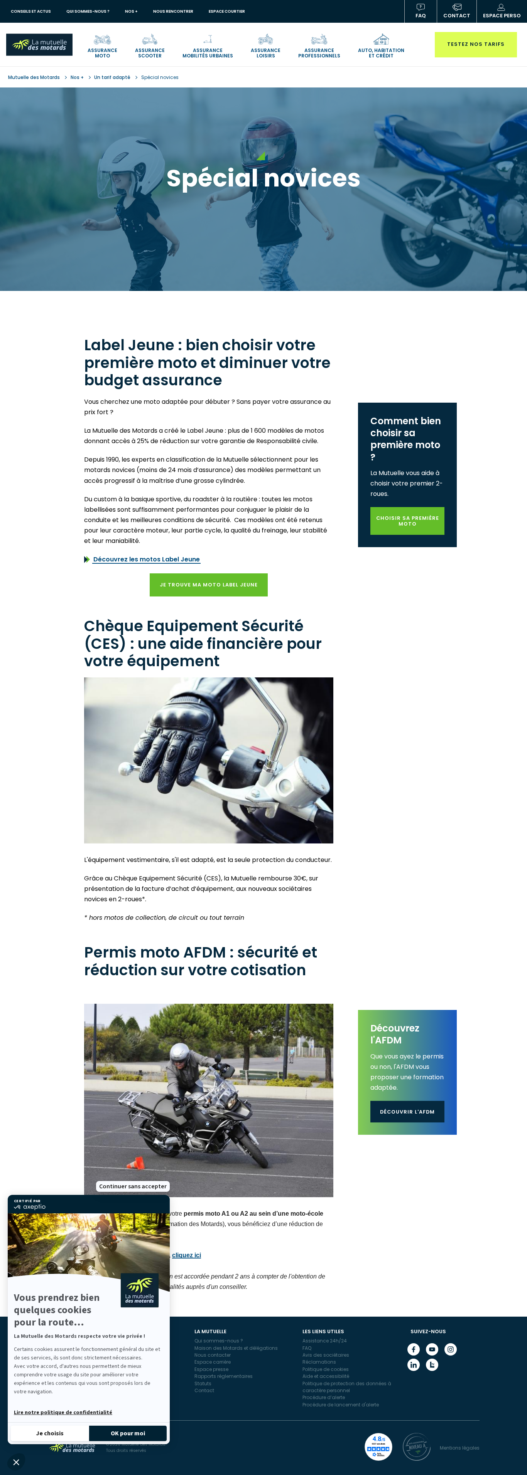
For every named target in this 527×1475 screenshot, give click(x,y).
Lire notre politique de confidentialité (63, 1412)
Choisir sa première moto (407, 521)
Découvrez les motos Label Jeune (146, 559)
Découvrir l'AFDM (407, 1112)
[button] (16, 1462)
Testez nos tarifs (476, 44)
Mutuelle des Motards (34, 77)
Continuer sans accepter (133, 1186)
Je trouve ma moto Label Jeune (209, 584)
